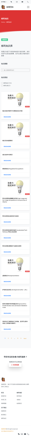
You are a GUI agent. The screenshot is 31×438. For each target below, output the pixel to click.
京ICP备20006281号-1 (7, 431)
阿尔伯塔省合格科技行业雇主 (10, 216)
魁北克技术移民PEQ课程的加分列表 (12, 111)
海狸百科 (3, 429)
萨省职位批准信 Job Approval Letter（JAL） (15, 290)
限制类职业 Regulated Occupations (12, 169)
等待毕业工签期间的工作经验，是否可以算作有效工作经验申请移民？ (15, 322)
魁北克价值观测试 (7, 140)
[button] (15, 83)
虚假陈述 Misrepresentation (10, 275)
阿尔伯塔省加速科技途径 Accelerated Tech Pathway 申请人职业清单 (14, 231)
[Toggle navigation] (28, 7)
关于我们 (3, 2)
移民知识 (27, 106)
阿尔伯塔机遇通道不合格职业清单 (11, 246)
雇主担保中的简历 (7, 154)
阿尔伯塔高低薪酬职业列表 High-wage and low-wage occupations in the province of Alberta (14, 200)
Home (3, 22)
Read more (7, 117)
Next (25, 338)
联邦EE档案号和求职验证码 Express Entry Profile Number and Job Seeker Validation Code (14, 305)
